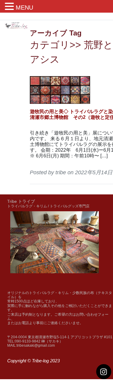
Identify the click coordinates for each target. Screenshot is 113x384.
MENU (24, 7)
